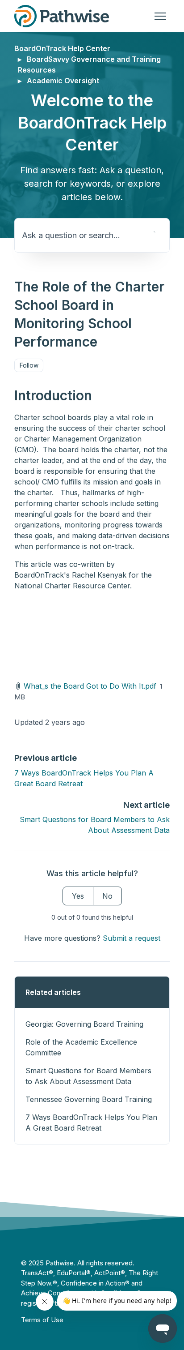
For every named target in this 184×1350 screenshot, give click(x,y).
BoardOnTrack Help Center (62, 48)
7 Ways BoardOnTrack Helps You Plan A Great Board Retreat (91, 1122)
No (107, 895)
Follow (29, 365)
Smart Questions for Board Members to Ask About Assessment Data (88, 1076)
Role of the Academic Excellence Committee (81, 1047)
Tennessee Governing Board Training (88, 1099)
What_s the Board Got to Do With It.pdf (90, 685)
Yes (78, 895)
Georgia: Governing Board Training (84, 1024)
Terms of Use (42, 1320)
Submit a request (131, 938)
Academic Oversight (63, 80)
